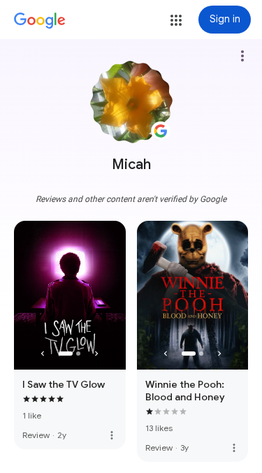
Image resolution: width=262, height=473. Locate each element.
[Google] (40, 21)
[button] (176, 20)
